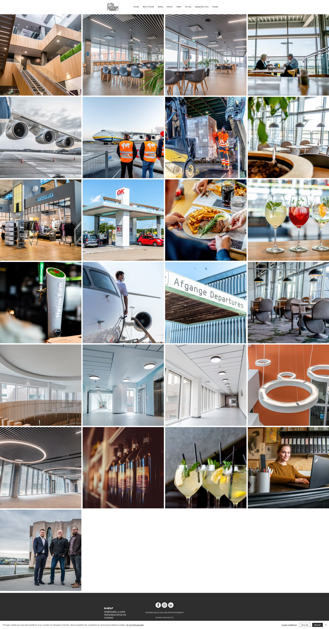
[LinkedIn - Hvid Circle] (170, 605)
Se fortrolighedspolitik (135, 625)
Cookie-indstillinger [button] (289, 625)
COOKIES (108, 618)
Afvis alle (304, 625)
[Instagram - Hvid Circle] (164, 605)
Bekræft (317, 625)
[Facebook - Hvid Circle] (158, 605)
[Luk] (325, 625)
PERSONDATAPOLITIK (115, 615)
